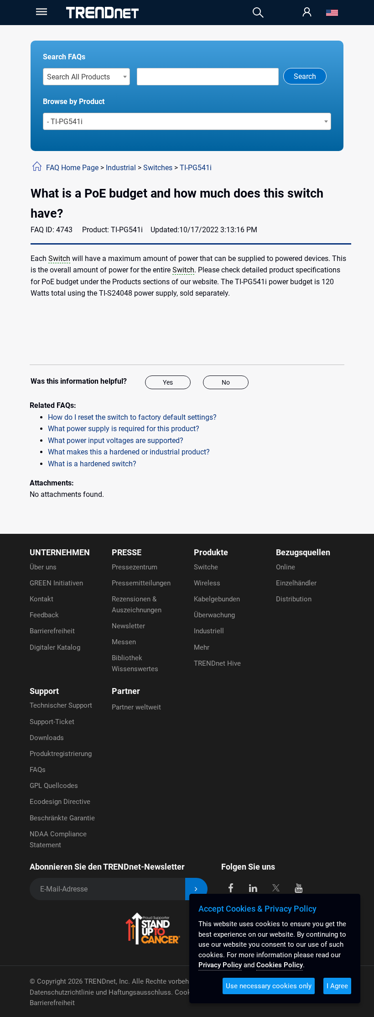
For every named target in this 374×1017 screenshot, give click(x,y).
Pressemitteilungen (141, 583)
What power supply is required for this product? (123, 428)
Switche (206, 567)
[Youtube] (298, 887)
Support (44, 691)
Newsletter (128, 626)
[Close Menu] (41, 11)
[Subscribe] (196, 889)
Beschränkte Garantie (62, 818)
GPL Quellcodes (54, 786)
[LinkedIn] (253, 887)
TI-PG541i (196, 167)
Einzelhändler (296, 583)
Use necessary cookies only (269, 986)
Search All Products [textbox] (78, 77)
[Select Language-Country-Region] (332, 12)
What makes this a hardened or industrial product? (129, 452)
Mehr (201, 647)
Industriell (209, 631)
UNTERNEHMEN (60, 552)
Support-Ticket (52, 722)
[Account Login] (307, 12)
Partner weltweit (136, 707)
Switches (157, 167)
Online (285, 567)
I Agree (337, 986)
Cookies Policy (279, 965)
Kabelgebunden (217, 599)
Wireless (207, 583)
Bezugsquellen (303, 552)
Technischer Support (61, 705)
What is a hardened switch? (92, 463)
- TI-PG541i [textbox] (65, 121)
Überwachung (214, 615)
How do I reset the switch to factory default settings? (132, 417)
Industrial (121, 167)
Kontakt (41, 599)
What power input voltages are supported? (115, 440)
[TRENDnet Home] (102, 12)
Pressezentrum (134, 567)
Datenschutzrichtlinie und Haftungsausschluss (100, 992)
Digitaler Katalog (55, 647)
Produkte (211, 552)
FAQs (38, 770)
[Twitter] (275, 887)
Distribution (294, 599)
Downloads (47, 738)
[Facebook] (230, 887)
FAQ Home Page (72, 167)
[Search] (258, 12)
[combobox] (86, 76)
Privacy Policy (220, 965)
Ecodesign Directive (60, 802)
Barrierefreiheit (52, 631)
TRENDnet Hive (217, 663)
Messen (124, 642)
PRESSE (126, 552)
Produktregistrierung (61, 754)
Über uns (43, 567)
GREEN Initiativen (56, 583)
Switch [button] (59, 258)
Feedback (44, 615)
